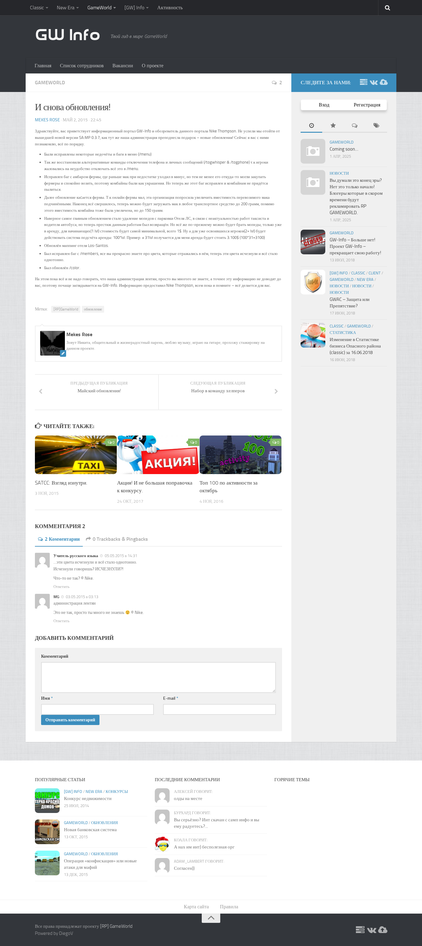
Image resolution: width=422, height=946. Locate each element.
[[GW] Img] (383, 82)
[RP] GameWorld (116, 926)
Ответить (61, 586)
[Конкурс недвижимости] (47, 800)
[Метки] (376, 126)
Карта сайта (196, 907)
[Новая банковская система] (47, 831)
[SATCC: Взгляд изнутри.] (76, 454)
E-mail (170, 698)
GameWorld (99, 7)
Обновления (104, 822)
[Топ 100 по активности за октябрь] (240, 454)
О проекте (152, 66)
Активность (170, 7)
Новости (339, 173)
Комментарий (54, 656)
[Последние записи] (311, 126)
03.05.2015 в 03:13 (81, 596)
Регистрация (367, 105)
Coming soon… (344, 149)
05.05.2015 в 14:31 (120, 555)
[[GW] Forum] (363, 82)
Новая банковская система (90, 829)
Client (375, 273)
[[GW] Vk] (373, 82)
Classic (37, 7)
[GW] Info (134, 7)
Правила (229, 907)
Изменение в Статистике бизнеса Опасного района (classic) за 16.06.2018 (355, 346)
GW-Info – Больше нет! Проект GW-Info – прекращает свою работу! (355, 246)
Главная (43, 66)
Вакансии (122, 66)
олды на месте (188, 798)
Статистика (343, 332)
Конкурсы (117, 791)
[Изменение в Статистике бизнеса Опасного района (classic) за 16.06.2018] (313, 335)
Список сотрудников (82, 66)
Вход (324, 105)
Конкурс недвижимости (88, 798)
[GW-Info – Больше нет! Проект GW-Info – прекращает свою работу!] (313, 242)
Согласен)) (184, 868)
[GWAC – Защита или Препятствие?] (313, 282)
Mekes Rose (47, 120)
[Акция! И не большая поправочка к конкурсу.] (158, 454)
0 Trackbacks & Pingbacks (120, 539)
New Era (65, 7)
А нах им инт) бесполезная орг (204, 847)
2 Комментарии (62, 539)
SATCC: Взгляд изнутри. (61, 483)
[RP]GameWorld (65, 309)
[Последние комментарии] (354, 126)
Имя (47, 698)
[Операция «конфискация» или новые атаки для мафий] (47, 863)
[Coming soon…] (313, 151)
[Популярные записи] (333, 126)
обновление (93, 309)
